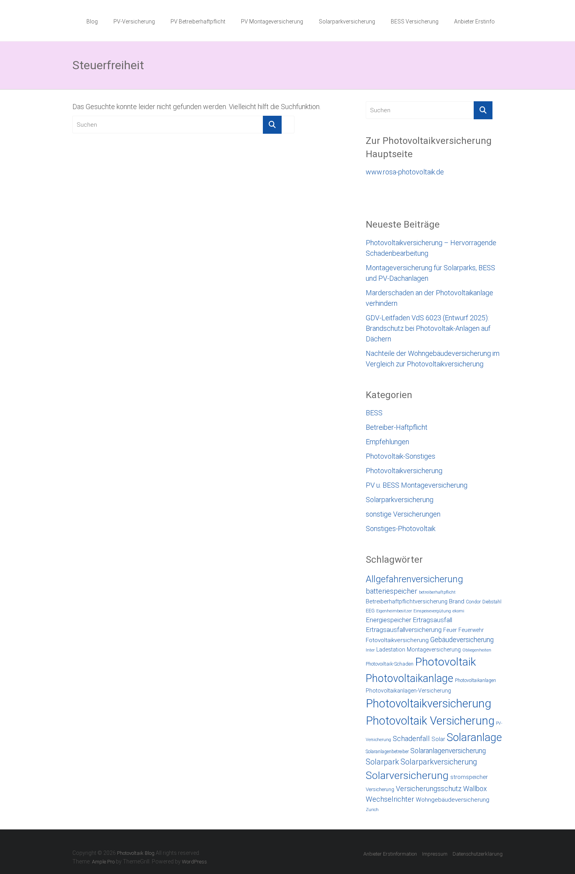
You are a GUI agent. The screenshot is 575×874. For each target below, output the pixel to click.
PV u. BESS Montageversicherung (416, 485)
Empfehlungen (387, 442)
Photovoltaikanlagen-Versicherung (408, 690)
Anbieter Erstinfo (474, 21)
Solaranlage (474, 737)
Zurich (372, 809)
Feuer (450, 630)
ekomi (458, 611)
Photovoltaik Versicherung (430, 720)
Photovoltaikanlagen (475, 680)
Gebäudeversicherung (462, 640)
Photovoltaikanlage (409, 678)
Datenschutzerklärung (478, 854)
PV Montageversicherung (272, 21)
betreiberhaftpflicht (437, 592)
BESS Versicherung (414, 21)
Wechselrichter (390, 799)
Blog (92, 21)
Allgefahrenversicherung (414, 579)
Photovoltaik (445, 661)
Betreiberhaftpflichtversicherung (406, 601)
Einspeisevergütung (432, 611)
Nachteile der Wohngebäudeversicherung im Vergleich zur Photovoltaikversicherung (433, 358)
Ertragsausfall (432, 620)
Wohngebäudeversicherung (452, 799)
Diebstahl (491, 602)
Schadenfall (411, 738)
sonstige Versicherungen (403, 514)
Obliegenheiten (476, 650)
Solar (438, 739)
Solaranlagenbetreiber (387, 751)
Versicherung (380, 789)
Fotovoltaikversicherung (397, 640)
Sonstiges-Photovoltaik (400, 528)
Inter (370, 650)
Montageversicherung (434, 649)
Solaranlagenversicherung (448, 751)
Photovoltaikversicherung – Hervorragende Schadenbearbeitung (431, 248)
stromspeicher (469, 777)
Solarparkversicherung (347, 21)
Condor (473, 602)
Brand (456, 601)
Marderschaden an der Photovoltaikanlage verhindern (429, 298)
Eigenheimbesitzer (394, 611)
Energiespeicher (388, 620)
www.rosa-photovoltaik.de (405, 172)
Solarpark (382, 761)
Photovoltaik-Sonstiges (400, 456)
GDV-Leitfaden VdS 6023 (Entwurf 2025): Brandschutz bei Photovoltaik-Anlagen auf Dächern (428, 328)
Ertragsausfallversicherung (404, 630)
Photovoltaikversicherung (404, 471)
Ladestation (390, 649)
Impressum (434, 854)
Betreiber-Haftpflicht (397, 427)
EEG (370, 611)
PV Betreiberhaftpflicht (198, 21)
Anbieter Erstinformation (390, 854)
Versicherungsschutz (429, 788)
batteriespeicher (391, 591)
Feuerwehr (471, 630)
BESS (374, 413)
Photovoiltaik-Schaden (389, 664)
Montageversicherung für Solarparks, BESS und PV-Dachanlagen (430, 273)
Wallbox (475, 789)
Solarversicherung (407, 775)
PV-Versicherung (134, 21)
